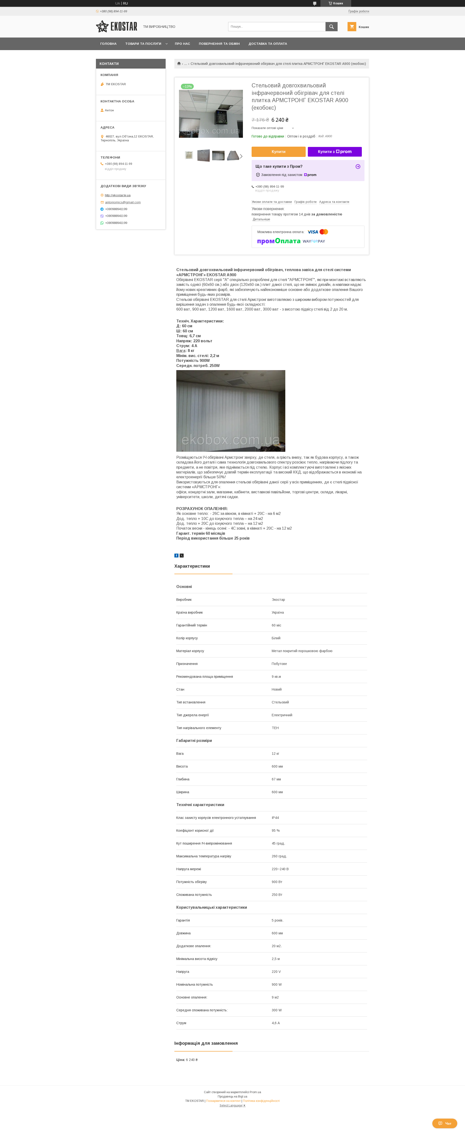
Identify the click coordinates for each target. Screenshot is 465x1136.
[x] (182, 556)
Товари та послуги (143, 44)
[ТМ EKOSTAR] (116, 31)
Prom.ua (255, 1092)
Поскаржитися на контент (223, 1101)
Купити (279, 152)
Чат (448, 1123)
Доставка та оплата (267, 44)
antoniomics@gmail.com (123, 202)
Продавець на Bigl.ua (232, 1096)
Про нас (182, 44)
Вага (180, 351)
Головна (108, 44)
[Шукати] (332, 26)
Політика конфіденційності (261, 1101)
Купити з (326, 152)
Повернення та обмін (219, 44)
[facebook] (176, 556)
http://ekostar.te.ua (118, 195)
